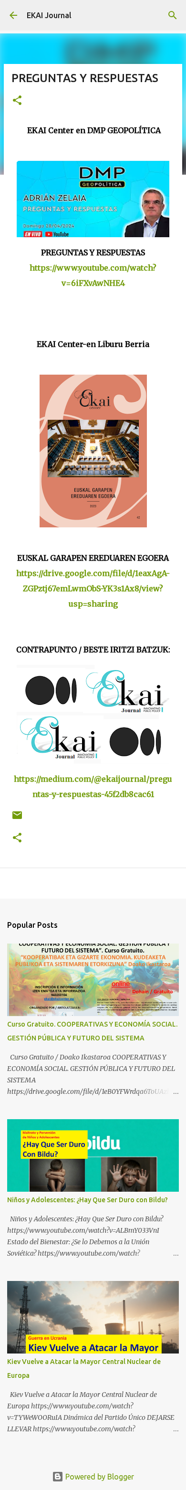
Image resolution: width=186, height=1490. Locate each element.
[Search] (172, 15)
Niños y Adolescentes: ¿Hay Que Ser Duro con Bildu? (87, 1200)
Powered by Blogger (98, 1476)
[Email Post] (17, 819)
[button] (17, 100)
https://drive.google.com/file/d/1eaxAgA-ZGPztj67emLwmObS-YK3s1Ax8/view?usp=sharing (93, 588)
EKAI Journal (49, 15)
